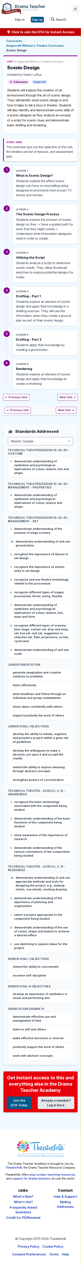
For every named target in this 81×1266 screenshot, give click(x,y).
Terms (54, 1254)
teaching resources (61, 1174)
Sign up (37, 19)
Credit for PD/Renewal (23, 1218)
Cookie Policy (52, 1246)
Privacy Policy (28, 1246)
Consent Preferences (29, 1254)
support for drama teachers (31, 1178)
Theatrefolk (14, 1167)
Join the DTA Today (19, 1103)
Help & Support (65, 1196)
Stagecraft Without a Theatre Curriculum (35, 45)
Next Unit (68, 397)
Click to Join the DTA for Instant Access (42, 32)
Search (60, 19)
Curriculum (14, 41)
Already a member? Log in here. (56, 1103)
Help (65, 1254)
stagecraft (39, 81)
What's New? (23, 1196)
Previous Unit (16, 397)
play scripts (38, 1174)
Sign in (20, 19)
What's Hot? (23, 1202)
